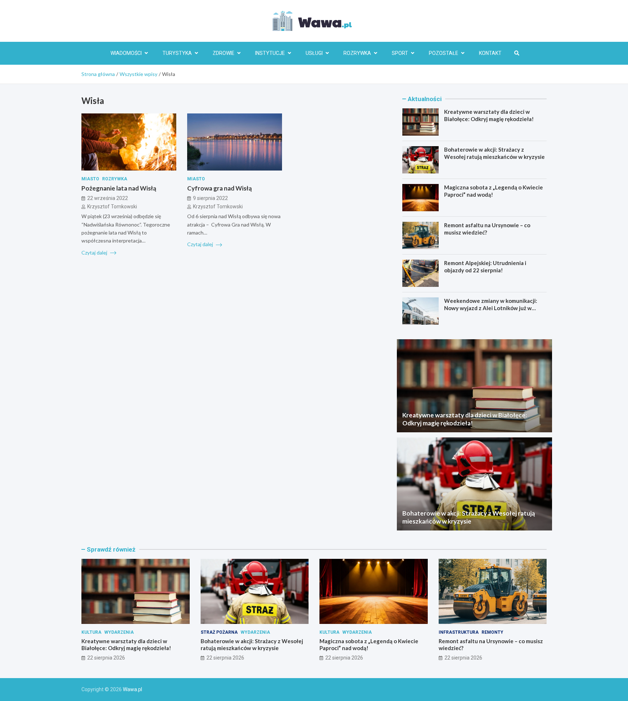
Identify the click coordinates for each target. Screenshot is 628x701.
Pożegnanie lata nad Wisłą (118, 188)
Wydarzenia (119, 632)
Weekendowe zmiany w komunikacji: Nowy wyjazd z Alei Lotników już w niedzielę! (490, 307)
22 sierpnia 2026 (106, 658)
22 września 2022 (107, 198)
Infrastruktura (459, 632)
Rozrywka (357, 53)
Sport (400, 53)
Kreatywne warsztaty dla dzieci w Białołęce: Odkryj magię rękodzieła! (489, 115)
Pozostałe (443, 53)
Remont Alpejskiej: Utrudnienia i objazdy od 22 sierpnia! (485, 266)
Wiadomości (126, 53)
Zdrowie (223, 53)
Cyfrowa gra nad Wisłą (219, 188)
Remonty (492, 632)
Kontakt (490, 53)
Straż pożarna (219, 632)
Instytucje (270, 53)
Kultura (91, 632)
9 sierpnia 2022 (210, 198)
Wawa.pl (132, 689)
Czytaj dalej (94, 252)
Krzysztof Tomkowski (112, 206)
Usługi (314, 53)
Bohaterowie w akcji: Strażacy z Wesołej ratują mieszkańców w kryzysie (494, 153)
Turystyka (177, 53)
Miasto (90, 178)
